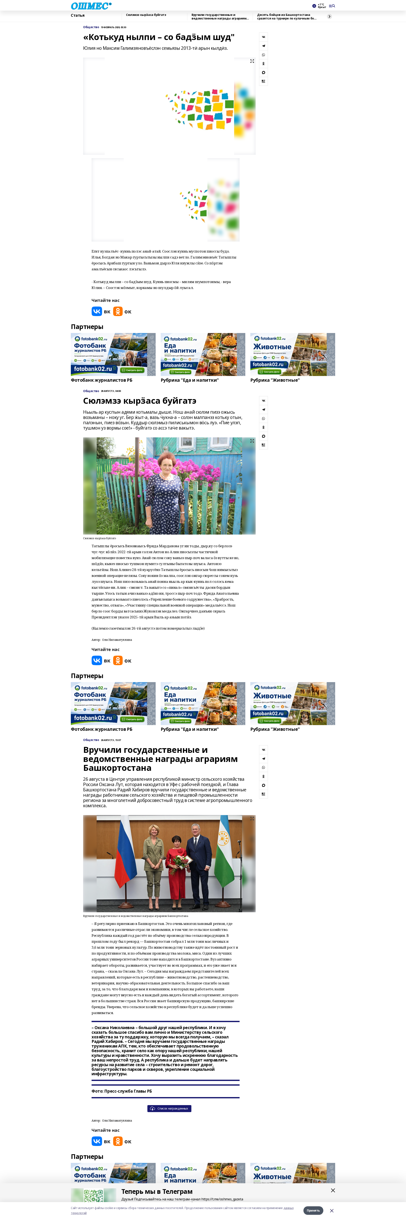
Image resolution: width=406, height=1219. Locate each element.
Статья (77, 15)
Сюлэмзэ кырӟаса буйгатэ (146, 15)
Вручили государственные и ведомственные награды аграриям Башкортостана (219, 16)
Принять (313, 1210)
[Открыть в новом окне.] (101, 311)
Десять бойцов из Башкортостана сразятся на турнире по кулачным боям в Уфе (287, 16)
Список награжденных (173, 1108)
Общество (91, 27)
